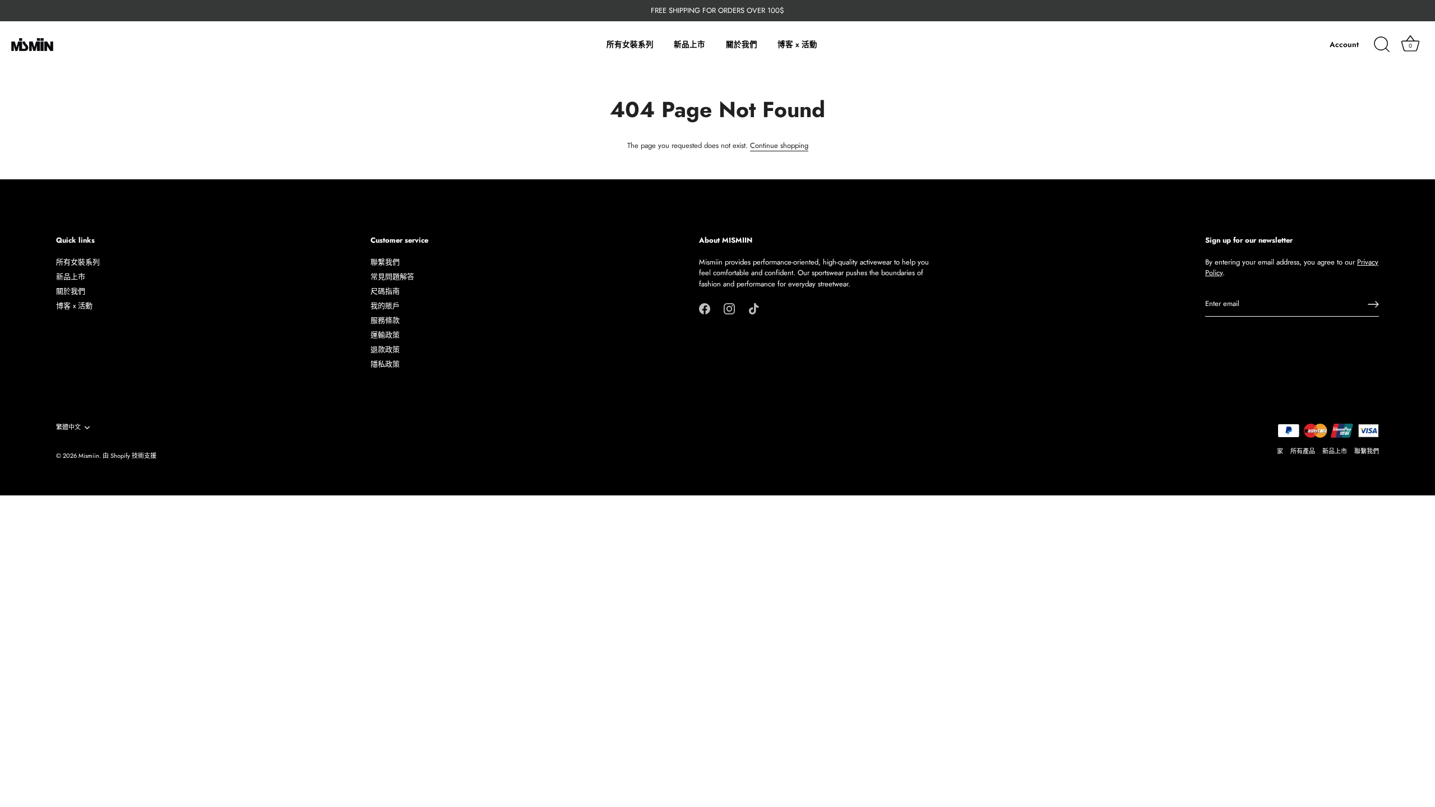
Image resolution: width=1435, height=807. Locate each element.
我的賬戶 (385, 305)
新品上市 (689, 44)
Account (1344, 44)
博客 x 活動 (797, 44)
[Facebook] (704, 308)
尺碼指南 (385, 291)
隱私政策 (385, 364)
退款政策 (385, 349)
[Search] (1381, 45)
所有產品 (1302, 451)
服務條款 (385, 320)
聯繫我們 (385, 262)
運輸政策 (385, 335)
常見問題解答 (392, 276)
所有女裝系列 (630, 44)
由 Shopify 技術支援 (129, 455)
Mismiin (88, 455)
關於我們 (741, 44)
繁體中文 (68, 428)
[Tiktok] (754, 308)
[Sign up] (1373, 304)
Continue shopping (779, 145)
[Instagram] (729, 308)
